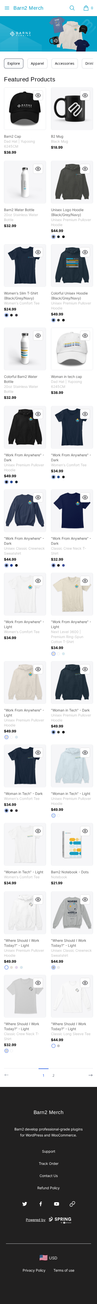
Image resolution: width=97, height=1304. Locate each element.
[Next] (89, 1073)
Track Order (48, 1163)
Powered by (36, 1220)
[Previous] (8, 1072)
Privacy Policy (34, 1270)
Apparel (37, 63)
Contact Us (49, 1176)
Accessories (64, 63)
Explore (13, 63)
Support (48, 1151)
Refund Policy (48, 1188)
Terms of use (63, 1270)
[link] (25, 109)
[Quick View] (38, 95)
